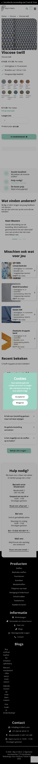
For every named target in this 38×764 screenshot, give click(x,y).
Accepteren (20, 397)
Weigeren (20, 403)
